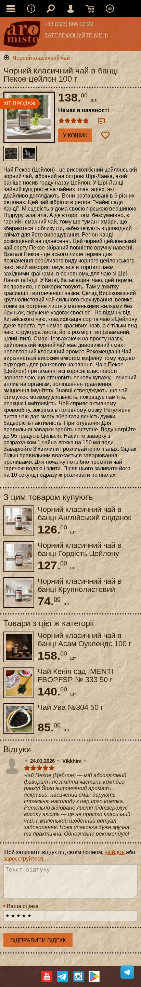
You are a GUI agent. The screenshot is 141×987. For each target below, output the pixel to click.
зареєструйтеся (23, 859)
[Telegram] (62, 976)
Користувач (70, 8)
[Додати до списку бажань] (105, 135)
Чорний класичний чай (41, 58)
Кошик (90, 8)
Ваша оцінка (23, 906)
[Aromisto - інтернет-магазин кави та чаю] (22, 36)
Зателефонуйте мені (76, 35)
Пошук (51, 8)
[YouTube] (46, 976)
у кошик (75, 135)
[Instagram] (78, 976)
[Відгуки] (101, 121)
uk (110, 8)
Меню (31, 8)
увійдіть (115, 852)
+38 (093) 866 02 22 (68, 24)
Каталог (11, 8)
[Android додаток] (94, 976)
